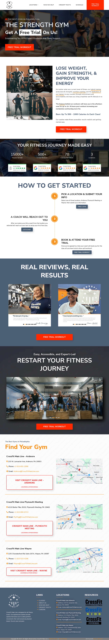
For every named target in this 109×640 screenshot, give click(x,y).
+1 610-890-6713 (21, 512)
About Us (42, 603)
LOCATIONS (33, 5)
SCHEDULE (79, 5)
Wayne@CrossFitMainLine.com (25, 563)
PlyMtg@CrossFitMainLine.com (25, 517)
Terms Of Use (53, 639)
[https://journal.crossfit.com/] (94, 621)
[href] (79, 471)
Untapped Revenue (98, 638)
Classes (42, 601)
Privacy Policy (63, 639)
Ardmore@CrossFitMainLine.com (26, 471)
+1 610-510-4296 (21, 559)
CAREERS (42, 610)
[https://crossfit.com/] (94, 603)
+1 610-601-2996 (21, 466)
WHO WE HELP (48, 5)
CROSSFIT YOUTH (65, 5)
